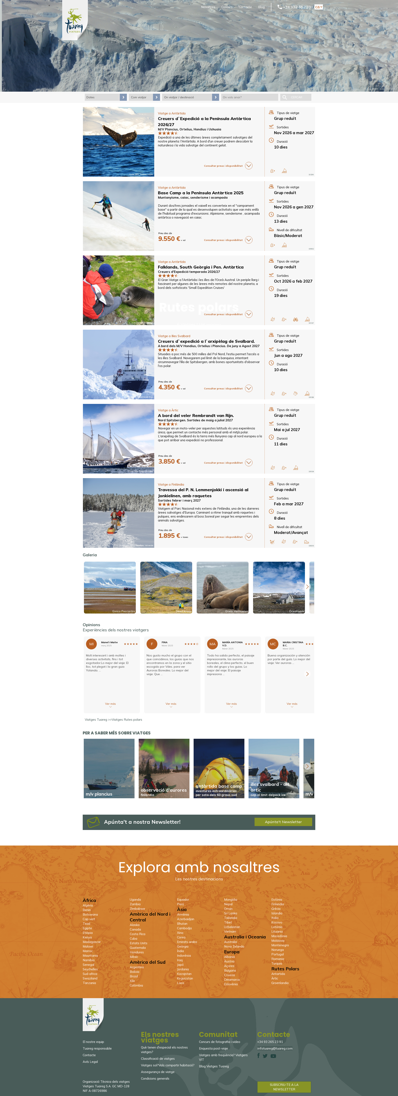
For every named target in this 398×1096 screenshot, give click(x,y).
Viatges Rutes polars (127, 720)
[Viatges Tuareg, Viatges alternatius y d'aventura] (75, 39)
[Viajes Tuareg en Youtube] (273, 1057)
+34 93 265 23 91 (270, 1042)
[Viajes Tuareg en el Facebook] (258, 1057)
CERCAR (296, 97)
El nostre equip (93, 1042)
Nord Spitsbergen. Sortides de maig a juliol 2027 (195, 420)
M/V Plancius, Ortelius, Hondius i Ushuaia (189, 129)
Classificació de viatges (158, 1059)
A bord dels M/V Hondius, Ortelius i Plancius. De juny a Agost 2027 (209, 346)
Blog (261, 7)
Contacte (245, 7)
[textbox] (249, 97)
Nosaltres (208, 7)
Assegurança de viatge (158, 1072)
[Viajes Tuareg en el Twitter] (265, 1057)
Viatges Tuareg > (97, 720)
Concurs (227, 7)
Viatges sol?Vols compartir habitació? (167, 1065)
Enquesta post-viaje (213, 1048)
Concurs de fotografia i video (219, 1042)
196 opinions (210, 324)
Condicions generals (155, 1078)
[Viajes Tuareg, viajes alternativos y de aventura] (93, 1030)
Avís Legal (90, 1062)
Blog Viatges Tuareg (214, 1066)
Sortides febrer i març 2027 (179, 500)
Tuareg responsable (97, 1048)
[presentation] (307, 586)
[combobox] (249, 97)
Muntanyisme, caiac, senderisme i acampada (193, 197)
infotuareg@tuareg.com (274, 1048)
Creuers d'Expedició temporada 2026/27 (189, 272)
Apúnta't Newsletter (283, 821)
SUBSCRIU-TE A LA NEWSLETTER (284, 1087)
